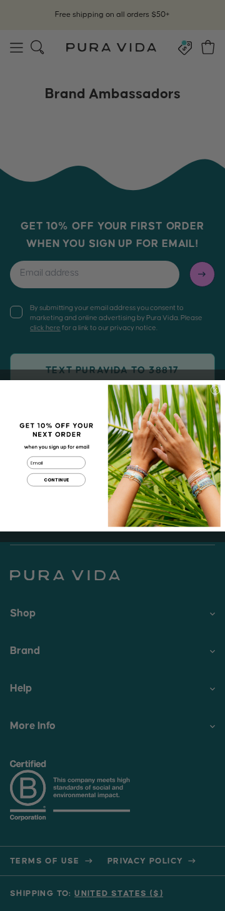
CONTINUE (56, 479)
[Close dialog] (215, 390)
